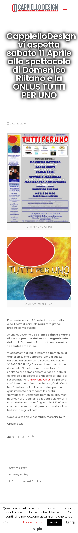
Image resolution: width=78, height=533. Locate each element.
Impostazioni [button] (32, 522)
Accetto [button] (54, 522)
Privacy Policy (18, 474)
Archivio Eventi (19, 468)
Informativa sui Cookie (25, 481)
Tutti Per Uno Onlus (39, 379)
